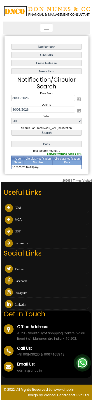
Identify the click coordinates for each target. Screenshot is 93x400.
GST (17, 231)
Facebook (20, 281)
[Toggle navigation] (46, 27)
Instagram (20, 293)
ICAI (17, 208)
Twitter (19, 269)
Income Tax (22, 243)
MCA (18, 219)
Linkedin (20, 304)
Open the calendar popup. (78, 99)
